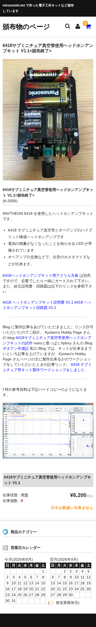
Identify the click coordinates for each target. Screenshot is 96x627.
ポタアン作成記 (16, 348)
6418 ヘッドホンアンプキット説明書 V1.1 (38, 302)
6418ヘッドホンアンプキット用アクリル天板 (40, 275)
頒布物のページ (26, 26)
